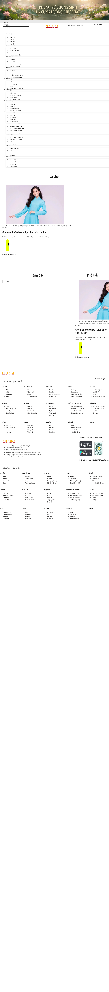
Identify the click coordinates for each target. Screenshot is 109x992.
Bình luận (13, 144)
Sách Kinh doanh (15, 151)
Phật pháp (52, 426)
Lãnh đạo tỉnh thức (16, 130)
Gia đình (51, 430)
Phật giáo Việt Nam (16, 95)
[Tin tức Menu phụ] (11, 34)
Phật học (8, 56)
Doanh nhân (13, 41)
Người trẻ (13, 119)
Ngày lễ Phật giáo (76, 428)
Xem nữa (7, 281)
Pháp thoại (13, 159)
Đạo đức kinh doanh (16, 126)
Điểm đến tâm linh (15, 110)
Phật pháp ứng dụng (16, 64)
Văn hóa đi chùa (75, 430)
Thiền (7, 67)
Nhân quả (13, 48)
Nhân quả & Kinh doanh (17, 128)
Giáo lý (12, 59)
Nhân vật (51, 415)
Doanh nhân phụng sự (16, 133)
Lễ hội (12, 86)
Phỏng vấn (13, 162)
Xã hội (12, 39)
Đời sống (51, 428)
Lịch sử (8, 89)
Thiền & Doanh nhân (16, 77)
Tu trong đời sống (15, 55)
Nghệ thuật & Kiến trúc (17, 88)
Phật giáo (13, 37)
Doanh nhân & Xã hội (16, 139)
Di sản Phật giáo (15, 99)
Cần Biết (6, 22)
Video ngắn (13, 166)
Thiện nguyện (14, 121)
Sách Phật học (14, 148)
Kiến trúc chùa (14, 108)
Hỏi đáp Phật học (15, 66)
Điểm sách (13, 155)
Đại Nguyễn (6, 254)
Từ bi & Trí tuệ (14, 50)
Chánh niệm (13, 73)
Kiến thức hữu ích (75, 432)
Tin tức (8, 34)
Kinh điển (13, 62)
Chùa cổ (12, 106)
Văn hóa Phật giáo (15, 82)
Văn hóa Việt (14, 84)
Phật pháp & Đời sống (16, 137)
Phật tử (12, 115)
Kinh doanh (52, 432)
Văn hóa (8, 78)
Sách (7, 145)
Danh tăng (13, 97)
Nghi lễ (73, 426)
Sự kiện (12, 44)
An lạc (12, 53)
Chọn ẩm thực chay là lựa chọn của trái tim (24, 232)
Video (7, 156)
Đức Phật (13, 93)
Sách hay (13, 153)
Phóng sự (13, 164)
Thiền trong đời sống (16, 75)
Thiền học (13, 70)
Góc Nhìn (8, 134)
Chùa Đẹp (8, 100)
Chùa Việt (13, 104)
